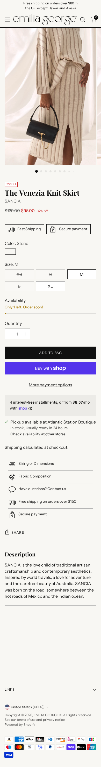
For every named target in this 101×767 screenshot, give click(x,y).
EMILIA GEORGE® (48, 715)
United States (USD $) (28, 707)
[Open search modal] (82, 19)
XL (50, 286)
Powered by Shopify (20, 724)
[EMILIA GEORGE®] (45, 19)
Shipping (13, 447)
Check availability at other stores (38, 434)
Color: (16, 243)
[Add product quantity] (25, 334)
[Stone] (10, 252)
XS (19, 274)
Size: (11, 264)
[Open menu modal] (7, 19)
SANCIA (13, 201)
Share (17, 532)
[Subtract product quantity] (9, 334)
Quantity (13, 323)
